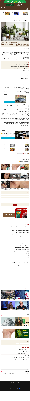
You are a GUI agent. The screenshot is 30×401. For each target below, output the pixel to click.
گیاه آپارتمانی (19, 153)
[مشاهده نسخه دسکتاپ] (3, 7)
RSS (2, 385)
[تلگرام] (11, 382)
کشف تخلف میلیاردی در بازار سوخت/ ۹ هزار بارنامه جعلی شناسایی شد (19, 234)
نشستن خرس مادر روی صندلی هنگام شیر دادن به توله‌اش (20, 251)
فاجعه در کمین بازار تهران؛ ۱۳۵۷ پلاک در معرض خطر (9, 299)
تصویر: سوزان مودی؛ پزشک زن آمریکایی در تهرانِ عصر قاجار (5, 144)
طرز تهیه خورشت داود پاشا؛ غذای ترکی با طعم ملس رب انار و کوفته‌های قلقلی (20, 357)
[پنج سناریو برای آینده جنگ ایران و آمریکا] (22, 294)
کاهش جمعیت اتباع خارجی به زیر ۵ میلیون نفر (22, 279)
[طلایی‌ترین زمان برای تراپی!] (25, 13)
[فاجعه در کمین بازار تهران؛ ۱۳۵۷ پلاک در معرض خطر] (8, 294)
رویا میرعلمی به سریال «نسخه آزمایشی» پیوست (22, 236)
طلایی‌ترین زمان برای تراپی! (22, 13)
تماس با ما (24, 385)
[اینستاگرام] (13, 382)
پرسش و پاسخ (12, 385)
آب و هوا (5, 385)
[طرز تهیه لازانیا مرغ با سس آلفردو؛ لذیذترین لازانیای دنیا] (7, 13)
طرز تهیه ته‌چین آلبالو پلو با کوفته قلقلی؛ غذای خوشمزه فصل (5, 148)
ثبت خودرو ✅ (9, 102)
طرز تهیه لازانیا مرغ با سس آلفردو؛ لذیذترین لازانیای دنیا (3, 13)
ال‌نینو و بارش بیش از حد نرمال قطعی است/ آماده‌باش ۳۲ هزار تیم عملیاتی (18, 241)
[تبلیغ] (15, 3)
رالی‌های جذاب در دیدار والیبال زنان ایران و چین (22, 253)
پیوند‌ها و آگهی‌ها (17, 385)
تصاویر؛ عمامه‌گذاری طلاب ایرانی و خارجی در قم (22, 249)
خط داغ (28, 260)
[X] (16, 382)
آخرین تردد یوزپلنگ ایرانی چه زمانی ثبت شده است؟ (21, 232)
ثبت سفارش (8, 137)
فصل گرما (23, 153)
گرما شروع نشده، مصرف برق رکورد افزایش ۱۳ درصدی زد (21, 64)
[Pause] (15, 138)
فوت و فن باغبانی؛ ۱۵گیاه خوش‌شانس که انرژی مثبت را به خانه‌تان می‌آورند (19, 66)
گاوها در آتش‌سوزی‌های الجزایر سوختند (23, 255)
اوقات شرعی (8, 385)
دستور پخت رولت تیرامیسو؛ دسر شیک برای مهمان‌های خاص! (19, 148)
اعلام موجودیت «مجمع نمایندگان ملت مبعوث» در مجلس (21, 238)
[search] (4, 7)
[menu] (1, 7)
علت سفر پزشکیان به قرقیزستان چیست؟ (23, 228)
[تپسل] (1, 130)
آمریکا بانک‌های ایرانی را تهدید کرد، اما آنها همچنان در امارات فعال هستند (19, 243)
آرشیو (21, 385)
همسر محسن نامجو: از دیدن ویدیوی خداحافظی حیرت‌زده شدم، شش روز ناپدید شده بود (19, 361)
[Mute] (17, 138)
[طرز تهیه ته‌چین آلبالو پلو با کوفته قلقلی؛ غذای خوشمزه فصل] (12, 149)
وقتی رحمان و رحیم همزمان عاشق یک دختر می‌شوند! (21, 247)
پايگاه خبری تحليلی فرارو (13, 386)
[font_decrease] (24, 48)
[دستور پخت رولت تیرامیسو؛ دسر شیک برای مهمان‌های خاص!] (27, 149)
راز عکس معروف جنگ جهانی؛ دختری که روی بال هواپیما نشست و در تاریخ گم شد (18, 283)
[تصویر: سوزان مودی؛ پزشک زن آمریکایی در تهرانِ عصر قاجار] (12, 145)
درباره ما (27, 385)
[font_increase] (28, 48)
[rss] (18, 382)
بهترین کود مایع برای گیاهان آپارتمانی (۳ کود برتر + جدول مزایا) (21, 68)
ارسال (15, 204)
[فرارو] (27, 8)
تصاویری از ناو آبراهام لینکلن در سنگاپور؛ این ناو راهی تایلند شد (20, 230)
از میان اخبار (27, 142)
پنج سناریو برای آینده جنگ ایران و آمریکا (23, 245)
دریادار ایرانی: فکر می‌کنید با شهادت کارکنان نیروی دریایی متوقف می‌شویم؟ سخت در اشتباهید (16, 226)
